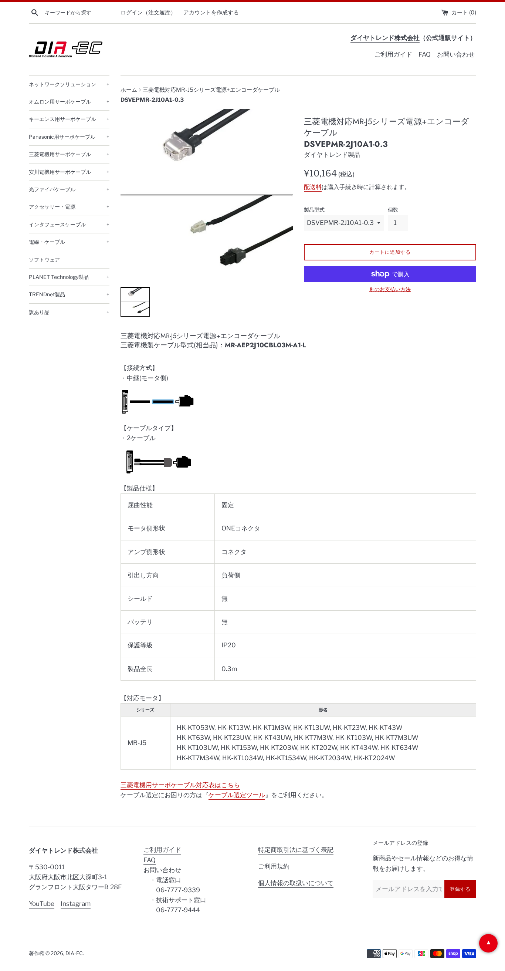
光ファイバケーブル (69, 189)
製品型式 (314, 210)
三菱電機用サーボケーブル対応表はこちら (180, 785)
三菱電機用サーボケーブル (69, 154)
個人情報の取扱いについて (295, 883)
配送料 (313, 187)
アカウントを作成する (211, 12)
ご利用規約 (273, 866)
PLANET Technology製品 (69, 277)
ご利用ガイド (393, 54)
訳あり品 (69, 312)
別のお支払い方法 (390, 289)
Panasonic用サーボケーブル (69, 137)
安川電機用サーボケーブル (69, 172)
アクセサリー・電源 (69, 206)
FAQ (424, 54)
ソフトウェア (44, 259)
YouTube (41, 903)
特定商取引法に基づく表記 (295, 849)
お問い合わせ (456, 54)
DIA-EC (74, 953)
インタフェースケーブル (69, 224)
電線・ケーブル (69, 242)
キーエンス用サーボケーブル (69, 119)
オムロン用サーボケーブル (69, 101)
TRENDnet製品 (69, 294)
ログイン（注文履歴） (148, 12)
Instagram (76, 903)
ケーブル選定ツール (237, 795)
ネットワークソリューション (69, 84)
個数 (393, 210)
